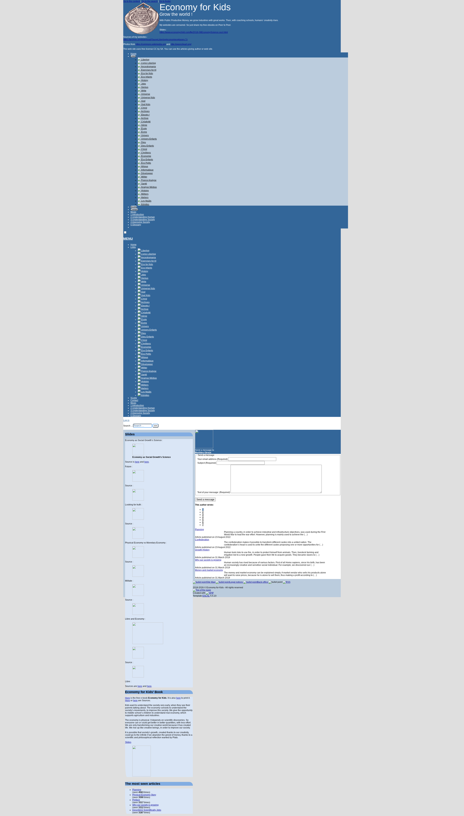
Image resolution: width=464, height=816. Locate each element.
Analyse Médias (149, 187)
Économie (146, 156)
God (143, 101)
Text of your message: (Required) (213, 492)
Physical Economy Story (144, 795)
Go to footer (165, 1)
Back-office (263, 582)
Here (127, 698)
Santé (144, 183)
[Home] (141, 33)
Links (133, 56)
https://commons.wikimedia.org (151, 44)
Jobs (143, 84)
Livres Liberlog (148, 63)
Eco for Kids (147, 73)
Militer (144, 177)
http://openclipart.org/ (181, 44)
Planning (199, 529)
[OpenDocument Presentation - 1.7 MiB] (138, 676)
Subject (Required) (206, 463)
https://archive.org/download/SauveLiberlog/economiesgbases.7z (155, 39)
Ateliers (144, 197)
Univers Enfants (149, 139)
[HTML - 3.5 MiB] (138, 454)
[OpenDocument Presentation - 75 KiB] (138, 538)
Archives (145, 111)
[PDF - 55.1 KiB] (138, 519)
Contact (134, 209)
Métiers (144, 194)
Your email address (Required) (212, 459)
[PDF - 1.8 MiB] (138, 657)
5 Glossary (135, 224)
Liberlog (145, 59)
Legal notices (236, 582)
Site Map (211, 582)
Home (133, 53)
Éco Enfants (147, 159)
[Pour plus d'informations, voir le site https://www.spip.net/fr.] (210, 593)
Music (133, 212)
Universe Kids (148, 97)
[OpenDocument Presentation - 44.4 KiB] (138, 500)
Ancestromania (148, 66)
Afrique (144, 166)
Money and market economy (209, 570)
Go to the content (131, 1)
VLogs (133, 207)
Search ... (127, 426)
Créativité (146, 121)
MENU (128, 238)
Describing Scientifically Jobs (146, 810)
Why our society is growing (208, 560)
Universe (145, 94)
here (137, 462)
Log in (126, 420)
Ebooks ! (145, 115)
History (144, 80)
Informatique (147, 170)
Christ (144, 108)
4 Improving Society (140, 222)
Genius (144, 87)
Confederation (202, 539)
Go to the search (150, 1)
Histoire (145, 190)
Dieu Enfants (147, 146)
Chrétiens (146, 152)
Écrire (144, 132)
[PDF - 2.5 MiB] (138, 481)
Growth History (202, 550)
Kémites (145, 204)
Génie (144, 125)
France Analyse (148, 180)
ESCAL (206, 596)
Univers (145, 135)
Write (143, 90)
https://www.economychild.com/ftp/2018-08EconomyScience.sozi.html (194, 32)
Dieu (143, 142)
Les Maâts (146, 201)
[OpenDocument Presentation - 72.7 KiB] (138, 614)
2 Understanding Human (142, 217)
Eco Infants (146, 77)
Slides (128, 742)
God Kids (145, 104)
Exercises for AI (148, 70)
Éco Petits (146, 163)
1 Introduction (137, 214)
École (144, 128)
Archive (144, 118)
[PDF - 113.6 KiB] (138, 595)
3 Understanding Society (142, 219)
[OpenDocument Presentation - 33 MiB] (138, 576)
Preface (136, 800)
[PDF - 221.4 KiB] (138, 557)
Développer (147, 173)
